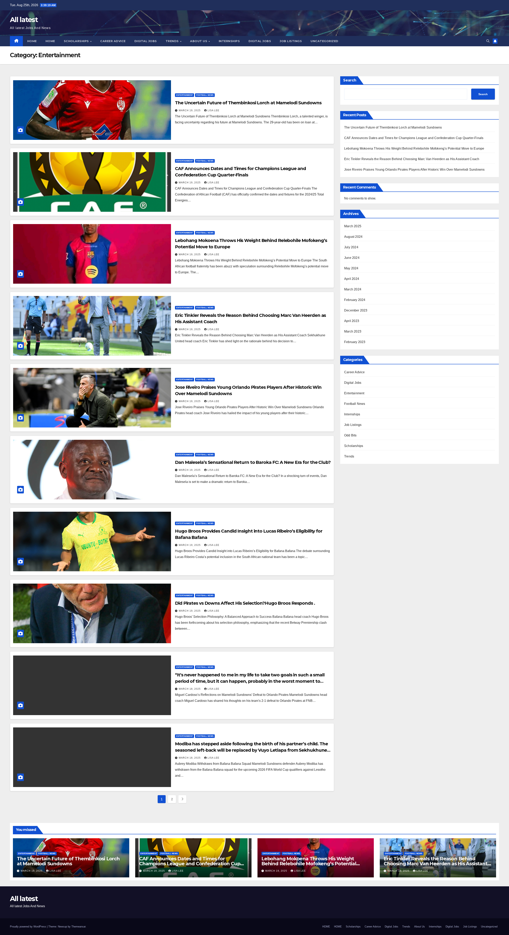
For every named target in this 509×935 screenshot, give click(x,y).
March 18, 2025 (190, 688)
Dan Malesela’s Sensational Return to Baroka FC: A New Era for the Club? (253, 462)
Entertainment (184, 95)
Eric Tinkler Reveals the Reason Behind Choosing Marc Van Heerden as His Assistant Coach (411, 159)
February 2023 (354, 342)
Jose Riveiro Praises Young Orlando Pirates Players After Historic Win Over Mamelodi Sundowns (414, 169)
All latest (24, 19)
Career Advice (113, 41)
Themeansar (78, 926)
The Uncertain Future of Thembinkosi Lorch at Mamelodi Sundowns (248, 102)
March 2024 (352, 289)
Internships (229, 41)
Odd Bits (350, 435)
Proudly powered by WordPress (28, 926)
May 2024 (351, 268)
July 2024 (351, 247)
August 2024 (353, 236)
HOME (32, 41)
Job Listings (291, 41)
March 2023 (352, 331)
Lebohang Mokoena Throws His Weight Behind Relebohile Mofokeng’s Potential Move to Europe (414, 148)
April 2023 (351, 321)
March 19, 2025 (190, 110)
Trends (173, 41)
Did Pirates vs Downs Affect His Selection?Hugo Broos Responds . (245, 603)
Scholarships (77, 41)
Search (349, 80)
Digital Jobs (145, 41)
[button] (488, 41)
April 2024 (351, 278)
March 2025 (352, 226)
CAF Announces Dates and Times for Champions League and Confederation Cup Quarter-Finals (413, 138)
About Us (199, 41)
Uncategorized (324, 41)
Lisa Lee (213, 110)
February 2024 (354, 300)
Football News (205, 95)
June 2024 (351, 257)
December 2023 (355, 310)
